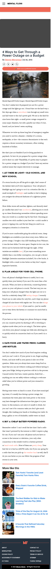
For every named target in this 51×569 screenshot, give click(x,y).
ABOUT (4, 548)
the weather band (30, 452)
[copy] (17, 64)
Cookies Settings (35, 561)
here (20, 251)
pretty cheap (37, 445)
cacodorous (26, 209)
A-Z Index (5, 561)
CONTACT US (34, 548)
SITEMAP (33, 558)
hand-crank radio (11, 445)
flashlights (20, 193)
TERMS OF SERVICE (36, 554)
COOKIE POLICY (7, 554)
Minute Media (21, 567)
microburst (22, 112)
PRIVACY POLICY (35, 551)
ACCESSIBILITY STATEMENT (11, 558)
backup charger (32, 295)
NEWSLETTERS (7, 551)
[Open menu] (3, 3)
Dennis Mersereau (13, 59)
